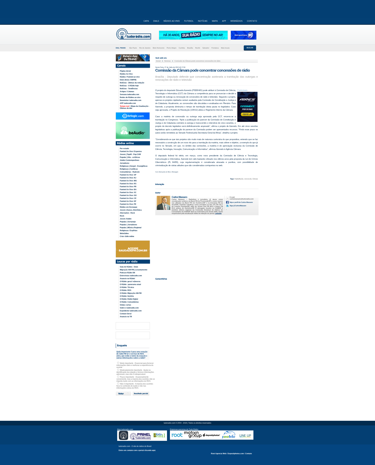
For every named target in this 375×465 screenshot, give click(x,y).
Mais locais (225, 48)
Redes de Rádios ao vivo (130, 97)
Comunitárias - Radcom (130, 172)
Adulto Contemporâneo (129, 160)
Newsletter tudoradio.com (130, 100)
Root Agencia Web (218, 454)
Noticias (167, 61)
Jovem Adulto (125, 219)
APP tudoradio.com (128, 103)
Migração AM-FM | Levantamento (133, 270)
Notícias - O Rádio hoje (129, 86)
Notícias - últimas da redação (132, 83)
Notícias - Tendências (129, 89)
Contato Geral (125, 314)
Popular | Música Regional (130, 228)
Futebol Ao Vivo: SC (128, 192)
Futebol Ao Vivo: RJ (128, 178)
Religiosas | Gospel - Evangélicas (134, 166)
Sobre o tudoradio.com (129, 308)
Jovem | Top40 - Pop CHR (130, 154)
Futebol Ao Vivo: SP (128, 175)
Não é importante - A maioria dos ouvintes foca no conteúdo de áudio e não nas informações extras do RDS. (134, 386)
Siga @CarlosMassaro (238, 206)
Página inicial (125, 71)
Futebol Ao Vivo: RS (128, 184)
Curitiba (182, 48)
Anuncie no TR (126, 317)
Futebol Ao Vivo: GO (128, 195)
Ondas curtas (125, 305)
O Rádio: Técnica (127, 287)
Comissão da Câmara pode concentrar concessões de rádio (197, 61)
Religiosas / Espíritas (128, 230)
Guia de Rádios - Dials (129, 267)
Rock (122, 216)
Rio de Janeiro (144, 48)
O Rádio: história (127, 296)
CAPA (146, 20)
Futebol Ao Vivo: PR (128, 187)
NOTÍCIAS (202, 20)
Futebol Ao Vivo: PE (128, 204)
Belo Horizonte (158, 48)
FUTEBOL (189, 20)
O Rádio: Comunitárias (129, 302)
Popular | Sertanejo (128, 222)
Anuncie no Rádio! (127, 279)
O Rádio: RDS (125, 290)
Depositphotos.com (236, 454)
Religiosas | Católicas (129, 169)
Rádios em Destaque (128, 207)
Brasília (190, 48)
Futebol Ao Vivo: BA (128, 189)
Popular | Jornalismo (128, 225)
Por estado (124, 148)
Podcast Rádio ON (127, 273)
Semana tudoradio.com (129, 94)
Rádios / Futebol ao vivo (130, 77)
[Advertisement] (206, 245)
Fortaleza (215, 48)
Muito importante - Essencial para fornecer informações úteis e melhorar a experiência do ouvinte (135, 365)
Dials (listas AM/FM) (128, 80)
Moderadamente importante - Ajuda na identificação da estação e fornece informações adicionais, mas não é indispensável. (135, 372)
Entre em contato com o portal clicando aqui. (137, 450)
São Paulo (133, 48)
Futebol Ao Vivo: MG (128, 181)
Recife (197, 48)
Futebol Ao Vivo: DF (128, 201)
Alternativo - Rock (127, 213)
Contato (248, 454)
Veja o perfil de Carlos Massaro (241, 202)
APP (224, 20)
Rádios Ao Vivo (126, 74)
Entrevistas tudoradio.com (131, 276)
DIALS (156, 20)
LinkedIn (218, 213)
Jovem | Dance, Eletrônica (131, 210)
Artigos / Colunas (127, 92)
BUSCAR (250, 47)
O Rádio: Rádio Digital (129, 299)
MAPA (215, 20)
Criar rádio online (127, 236)
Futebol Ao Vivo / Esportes (131, 151)
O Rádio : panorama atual (130, 284)
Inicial (158, 61)
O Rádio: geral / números (130, 281)
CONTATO (252, 20)
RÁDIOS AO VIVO (171, 20)
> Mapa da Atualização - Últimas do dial (134, 107)
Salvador (205, 48)
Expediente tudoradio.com (131, 311)
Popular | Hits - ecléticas (130, 157)
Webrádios (124, 233)
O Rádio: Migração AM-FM (131, 293)
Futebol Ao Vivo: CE (128, 198)
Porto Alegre (171, 48)
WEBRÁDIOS (236, 20)
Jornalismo (124, 163)
